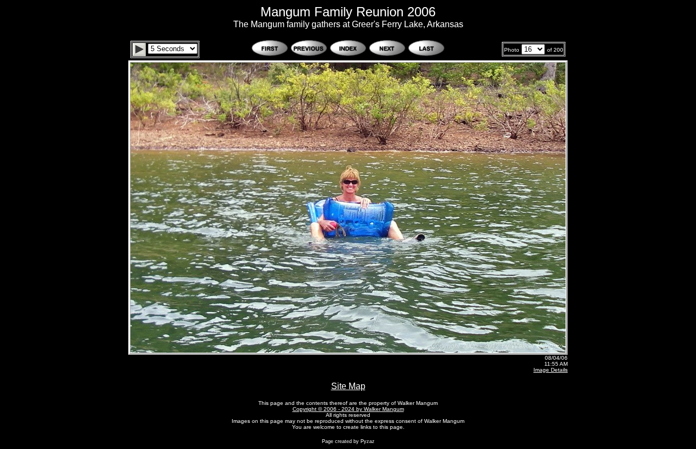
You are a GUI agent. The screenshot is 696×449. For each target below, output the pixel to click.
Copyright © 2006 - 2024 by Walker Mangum (348, 409)
